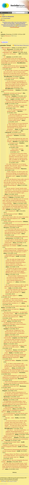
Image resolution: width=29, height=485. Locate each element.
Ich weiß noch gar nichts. (12, 78)
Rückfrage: (8, 96)
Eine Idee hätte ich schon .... (17, 146)
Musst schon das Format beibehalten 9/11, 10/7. (16, 398)
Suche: (10, 12)
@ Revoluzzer (7, 36)
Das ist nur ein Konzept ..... (11, 53)
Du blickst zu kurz (13, 143)
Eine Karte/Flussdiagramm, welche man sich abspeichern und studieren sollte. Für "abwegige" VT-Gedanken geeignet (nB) (15, 377)
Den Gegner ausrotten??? (13, 130)
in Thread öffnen (6, 18)
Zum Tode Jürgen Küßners (20, 22)
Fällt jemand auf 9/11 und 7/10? (11, 386)
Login (3, 14)
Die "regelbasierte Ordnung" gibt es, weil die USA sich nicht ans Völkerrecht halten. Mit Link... (16, 286)
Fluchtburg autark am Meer (8, 22)
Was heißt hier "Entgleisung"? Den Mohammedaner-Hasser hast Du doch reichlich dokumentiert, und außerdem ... (15, 332)
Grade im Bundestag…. (9, 90)
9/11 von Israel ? (6, 47)
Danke (4, 49)
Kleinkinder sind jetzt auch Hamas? (13, 93)
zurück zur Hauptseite (8, 16)
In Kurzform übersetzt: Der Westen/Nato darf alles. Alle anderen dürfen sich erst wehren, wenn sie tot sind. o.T (16, 291)
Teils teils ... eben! (9, 417)
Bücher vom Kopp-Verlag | (10, 23)
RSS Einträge (3, 481)
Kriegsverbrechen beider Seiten (12, 442)
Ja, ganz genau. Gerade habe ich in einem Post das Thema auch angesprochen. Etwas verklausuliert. (16, 241)
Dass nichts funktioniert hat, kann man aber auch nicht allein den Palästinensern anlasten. (17, 140)
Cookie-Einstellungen (14, 27)
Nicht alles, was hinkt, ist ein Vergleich (13, 389)
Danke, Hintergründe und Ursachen (13, 221)
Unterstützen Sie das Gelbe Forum (8, 24)
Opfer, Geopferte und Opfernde (11, 309)
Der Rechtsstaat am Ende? (11, 214)
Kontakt (15, 481)
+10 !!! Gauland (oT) (10, 211)
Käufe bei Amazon (23, 24)
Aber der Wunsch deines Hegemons (14, 327)
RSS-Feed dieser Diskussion (21, 45)
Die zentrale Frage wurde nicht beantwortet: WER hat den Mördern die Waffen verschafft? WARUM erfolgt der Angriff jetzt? (14, 356)
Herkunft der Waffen (10, 360)
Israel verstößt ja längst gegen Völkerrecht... (17, 236)
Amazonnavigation (21, 26)
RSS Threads (9, 481)
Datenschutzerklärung (20, 23)
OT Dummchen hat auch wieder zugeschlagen (14, 306)
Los (26, 12)
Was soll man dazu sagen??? (10, 295)
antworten (5, 42)
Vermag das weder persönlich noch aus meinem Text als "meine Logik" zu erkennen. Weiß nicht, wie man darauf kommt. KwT (15, 341)
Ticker (3, 20)
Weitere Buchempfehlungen (9, 26)
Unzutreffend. (8, 350)
